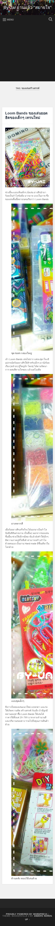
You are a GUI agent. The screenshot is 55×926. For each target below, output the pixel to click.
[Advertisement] (27, 53)
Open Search (49, 19)
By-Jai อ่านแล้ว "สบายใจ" (27, 7)
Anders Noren (43, 916)
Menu (10, 19)
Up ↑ (27, 919)
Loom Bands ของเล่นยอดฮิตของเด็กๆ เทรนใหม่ (26, 115)
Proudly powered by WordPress (27, 914)
